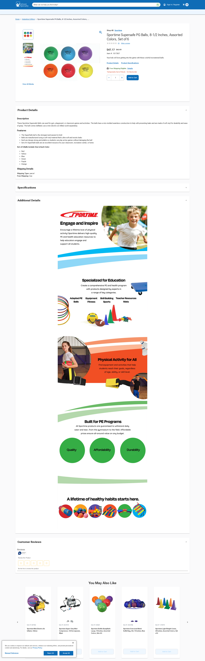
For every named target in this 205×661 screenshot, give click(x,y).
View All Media (28, 84)
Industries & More (28, 19)
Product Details (113, 63)
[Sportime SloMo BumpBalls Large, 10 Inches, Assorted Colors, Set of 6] (102, 605)
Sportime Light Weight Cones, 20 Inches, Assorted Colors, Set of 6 (166, 631)
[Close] (73, 642)
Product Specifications (130, 63)
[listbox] (28, 56)
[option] (28, 36)
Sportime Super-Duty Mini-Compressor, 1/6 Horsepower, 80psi (69, 631)
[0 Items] (184, 5)
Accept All (66, 653)
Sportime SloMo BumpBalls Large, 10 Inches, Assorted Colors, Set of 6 (101, 631)
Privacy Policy (37, 648)
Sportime (118, 30)
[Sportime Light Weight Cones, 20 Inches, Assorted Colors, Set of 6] (166, 605)
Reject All (50, 653)
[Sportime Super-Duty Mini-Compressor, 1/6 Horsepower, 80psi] (70, 605)
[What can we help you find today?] (158, 5)
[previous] (17, 622)
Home (17, 19)
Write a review (125, 43)
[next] (187, 622)
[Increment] (122, 77)
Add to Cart (132, 78)
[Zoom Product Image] (100, 32)
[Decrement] (109, 77)
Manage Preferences (11, 653)
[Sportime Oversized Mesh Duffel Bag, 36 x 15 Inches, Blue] (134, 605)
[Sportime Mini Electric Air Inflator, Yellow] (38, 605)
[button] (171, 4)
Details (130, 68)
